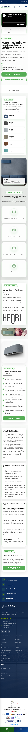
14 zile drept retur (11, 588)
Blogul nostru (6, 618)
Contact (3, 639)
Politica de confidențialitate (5, 672)
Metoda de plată (5, 647)
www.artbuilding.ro (8, 709)
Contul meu (17, 639)
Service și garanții (5, 652)
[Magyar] (14, 711)
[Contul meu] (17, 7)
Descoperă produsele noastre (14, 74)
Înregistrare (17, 645)
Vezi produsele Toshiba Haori (14, 567)
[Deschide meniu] (25, 7)
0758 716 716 (6, 627)
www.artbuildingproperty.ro (18, 709)
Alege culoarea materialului (14, 79)
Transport (3, 645)
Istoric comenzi (18, 650)
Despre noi (4, 642)
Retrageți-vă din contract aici (7, 659)
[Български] (15, 711)
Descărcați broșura (14, 418)
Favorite (17, 647)
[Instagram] (6, 1)
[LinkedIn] (4, 1)
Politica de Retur (5, 655)
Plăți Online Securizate (6, 650)
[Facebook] (1, 1)
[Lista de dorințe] (19, 7)
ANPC (2, 678)
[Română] (12, 711)
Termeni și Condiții (5, 675)
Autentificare (18, 642)
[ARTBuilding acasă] (8, 606)
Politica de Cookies (5, 668)
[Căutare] (14, 7)
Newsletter (17, 652)
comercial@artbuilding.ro (8, 625)
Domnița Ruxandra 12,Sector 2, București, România (9, 622)
